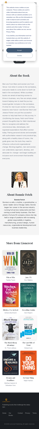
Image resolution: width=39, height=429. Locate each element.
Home (4, 413)
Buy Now (19, 61)
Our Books (11, 414)
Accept (19, 50)
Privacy (27, 413)
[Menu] (35, 3)
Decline (19, 55)
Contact (20, 413)
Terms (34, 413)
